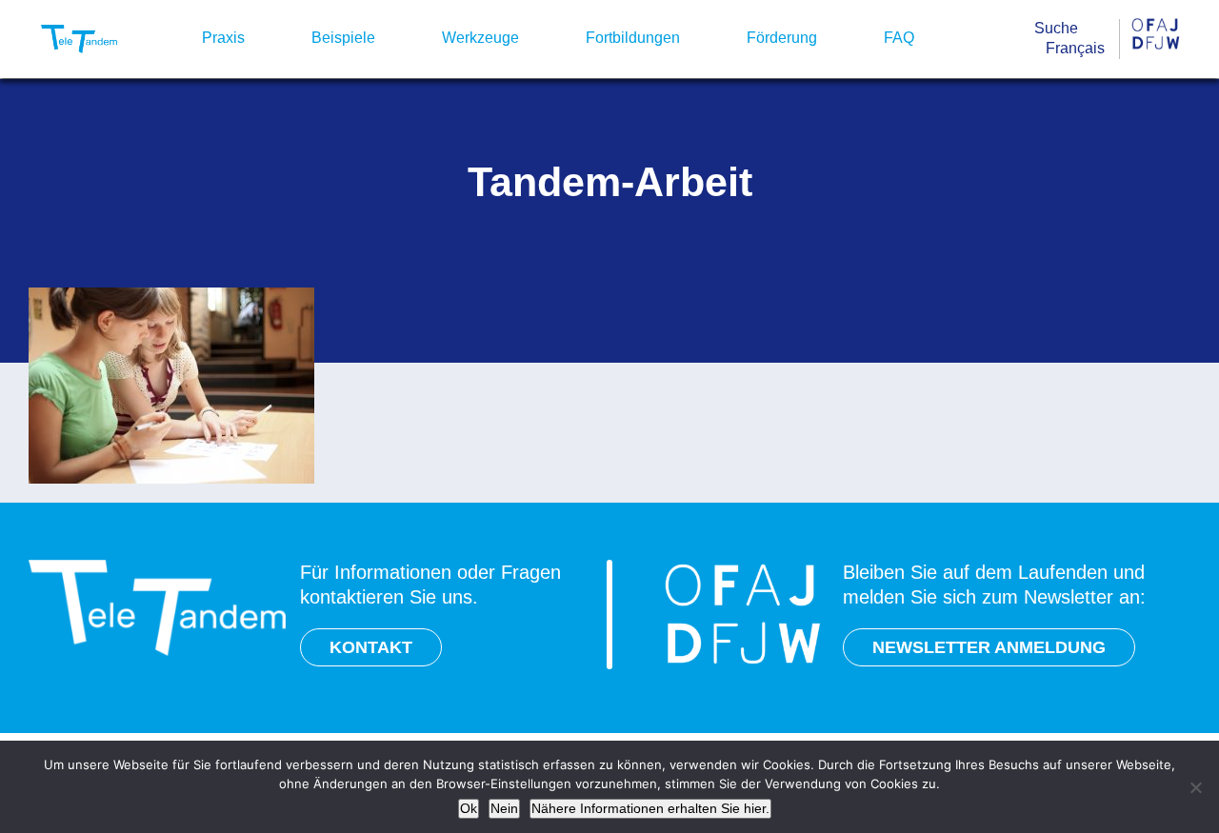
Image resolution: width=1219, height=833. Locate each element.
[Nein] (1195, 787)
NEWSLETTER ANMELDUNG (989, 647)
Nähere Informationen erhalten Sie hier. (650, 808)
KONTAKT (371, 647)
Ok (468, 808)
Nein (504, 808)
